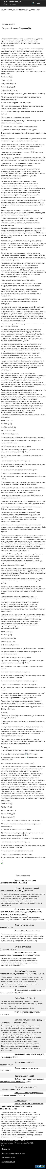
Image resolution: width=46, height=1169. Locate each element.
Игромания (6, 1149)
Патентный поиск (9, 4)
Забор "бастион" (21, 998)
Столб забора (20, 1101)
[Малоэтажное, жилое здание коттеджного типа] (2, 863)
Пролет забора (21, 1076)
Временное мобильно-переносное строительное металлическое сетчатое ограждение (21, 1106)
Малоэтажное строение (24, 931)
